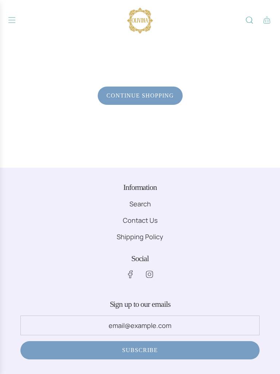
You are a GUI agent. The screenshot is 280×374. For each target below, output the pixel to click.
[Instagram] (149, 274)
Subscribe (140, 350)
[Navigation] (11, 20)
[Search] (249, 20)
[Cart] (267, 20)
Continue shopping (140, 95)
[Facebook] (130, 274)
